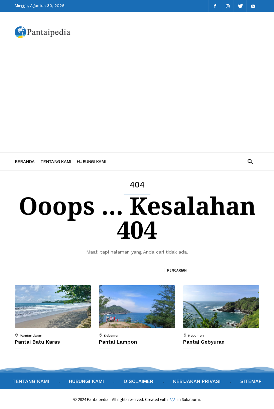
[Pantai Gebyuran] (221, 306)
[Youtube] (253, 6)
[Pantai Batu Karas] (53, 306)
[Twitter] (240, 6)
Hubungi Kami (91, 161)
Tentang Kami (55, 161)
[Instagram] (227, 6)
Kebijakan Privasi (197, 381)
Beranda (25, 161)
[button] (250, 161)
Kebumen (112, 335)
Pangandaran (31, 335)
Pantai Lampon (118, 342)
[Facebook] (215, 6)
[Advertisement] (137, 97)
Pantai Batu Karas (37, 342)
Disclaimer (138, 381)
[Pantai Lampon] (137, 306)
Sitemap (251, 381)
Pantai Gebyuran (204, 342)
